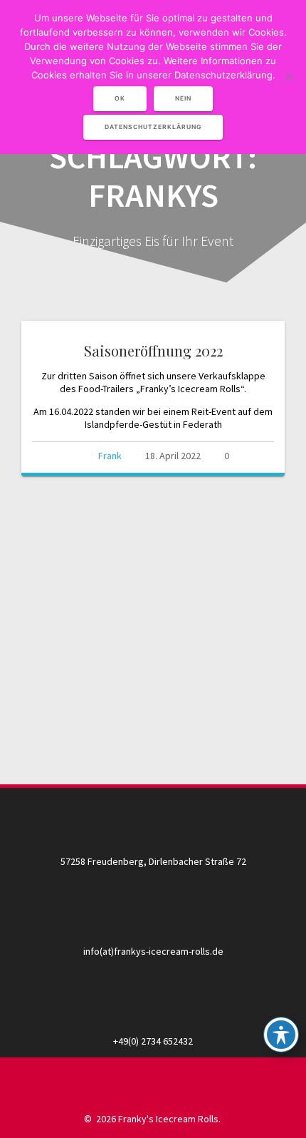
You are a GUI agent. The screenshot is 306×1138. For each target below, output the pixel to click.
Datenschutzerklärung (153, 126)
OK (120, 98)
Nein (183, 98)
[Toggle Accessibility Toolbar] (281, 1034)
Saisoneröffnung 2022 (153, 350)
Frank (110, 455)
